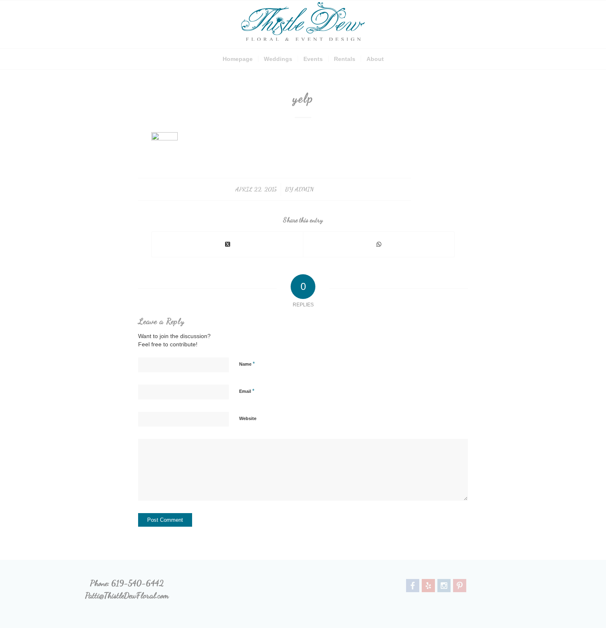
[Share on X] (227, 244)
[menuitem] (237, 59)
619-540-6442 (137, 583)
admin (304, 189)
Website (247, 418)
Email (246, 391)
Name (247, 364)
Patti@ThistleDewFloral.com (127, 595)
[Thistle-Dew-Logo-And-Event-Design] (303, 24)
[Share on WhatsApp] (378, 244)
